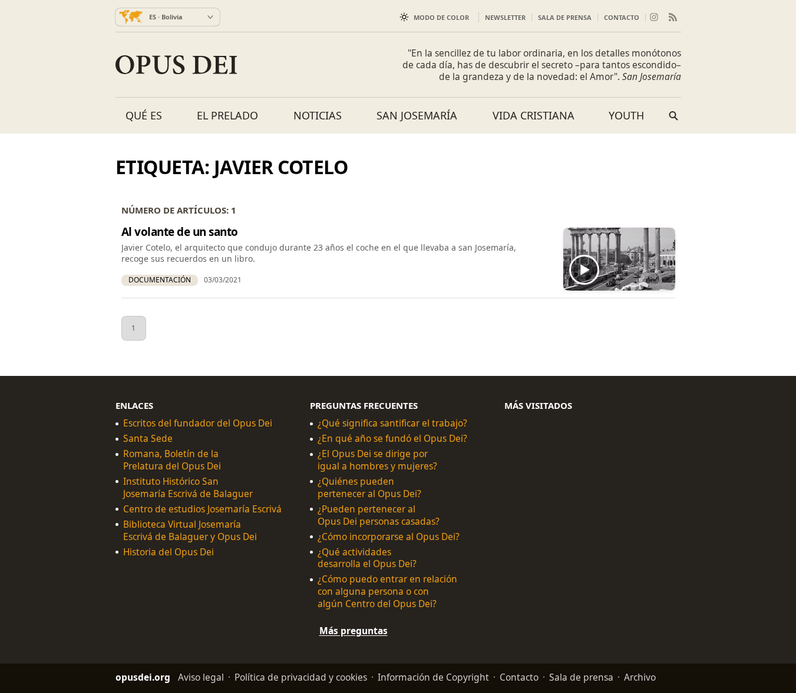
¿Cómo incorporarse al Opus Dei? (389, 536)
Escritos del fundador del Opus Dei (197, 423)
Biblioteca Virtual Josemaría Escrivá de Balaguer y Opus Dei (190, 530)
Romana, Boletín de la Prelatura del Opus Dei (172, 460)
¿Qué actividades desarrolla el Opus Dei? (367, 557)
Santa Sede (148, 438)
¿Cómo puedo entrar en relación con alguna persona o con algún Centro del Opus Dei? (387, 591)
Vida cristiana (533, 115)
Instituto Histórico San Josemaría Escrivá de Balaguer (188, 487)
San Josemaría (416, 115)
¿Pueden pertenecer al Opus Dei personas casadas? (379, 515)
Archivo (640, 677)
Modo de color (441, 17)
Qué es (143, 115)
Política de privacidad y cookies (300, 677)
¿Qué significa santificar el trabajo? (392, 423)
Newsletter (505, 17)
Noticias (317, 115)
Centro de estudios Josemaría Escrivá (202, 509)
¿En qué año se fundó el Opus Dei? (392, 438)
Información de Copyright (433, 677)
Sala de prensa (565, 17)
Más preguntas (353, 630)
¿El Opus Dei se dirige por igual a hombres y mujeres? (377, 460)
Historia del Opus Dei (168, 551)
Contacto (621, 17)
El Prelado (227, 115)
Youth (626, 115)
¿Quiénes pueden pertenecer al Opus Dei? (369, 487)
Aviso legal (201, 677)
